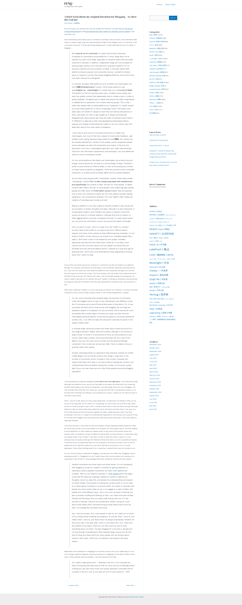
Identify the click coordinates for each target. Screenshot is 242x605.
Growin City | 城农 (155, 52)
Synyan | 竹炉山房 (156, 290)
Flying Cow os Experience (158, 140)
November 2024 (155, 344)
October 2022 (154, 389)
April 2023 (153, 368)
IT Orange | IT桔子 (155, 58)
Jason (166, 238)
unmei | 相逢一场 (169, 299)
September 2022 (155, 392)
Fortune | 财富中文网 (156, 41)
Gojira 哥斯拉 (164, 229)
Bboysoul (160, 218)
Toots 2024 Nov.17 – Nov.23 (159, 145)
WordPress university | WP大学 (161, 305)
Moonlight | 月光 (159, 262)
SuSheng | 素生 (166, 287)
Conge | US (171, 225)
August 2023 (154, 355)
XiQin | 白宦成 (155, 309)
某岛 (150, 322)
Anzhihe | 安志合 (155, 211)
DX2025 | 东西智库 (155, 38)
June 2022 (153, 402)
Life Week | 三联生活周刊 (158, 65)
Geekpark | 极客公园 (156, 48)
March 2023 (153, 372)
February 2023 (154, 375)
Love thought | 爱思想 (157, 72)
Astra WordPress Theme (135, 597)
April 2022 (153, 409)
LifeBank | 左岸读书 (156, 69)
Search (173, 18)
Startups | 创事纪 (155, 99)
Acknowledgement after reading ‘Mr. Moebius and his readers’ (107, 31)
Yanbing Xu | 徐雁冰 (155, 316)
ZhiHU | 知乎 (153, 110)
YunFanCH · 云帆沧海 (168, 316)
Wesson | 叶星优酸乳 (154, 302)
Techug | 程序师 (158, 294)
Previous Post (73, 585)
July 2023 (152, 358)
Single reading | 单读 (156, 86)
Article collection (171, 215)
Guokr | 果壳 (153, 55)
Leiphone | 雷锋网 (155, 62)
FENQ (68, 3)
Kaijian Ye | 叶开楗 (157, 244)
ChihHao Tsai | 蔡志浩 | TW (157, 225)
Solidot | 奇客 (154, 93)
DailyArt (153, 229)
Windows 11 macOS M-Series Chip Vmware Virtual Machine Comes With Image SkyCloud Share (162, 154)
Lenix (169, 254)
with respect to (115, 474)
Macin (164, 259)
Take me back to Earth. (157, 135)
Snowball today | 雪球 (157, 89)
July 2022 (152, 399)
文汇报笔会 (153, 113)
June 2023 (153, 361)
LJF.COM (159, 259)
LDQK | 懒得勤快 (157, 255)
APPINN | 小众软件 (157, 215)
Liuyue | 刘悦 (152, 259)
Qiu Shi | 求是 (154, 79)
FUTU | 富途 (153, 45)
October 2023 (154, 348)
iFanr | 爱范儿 (153, 238)
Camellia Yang (153, 222)
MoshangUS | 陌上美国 (157, 267)
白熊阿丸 (77, 23)
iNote (161, 238)
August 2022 (154, 396)
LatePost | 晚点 (159, 249)
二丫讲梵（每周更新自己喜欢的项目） (163, 319)
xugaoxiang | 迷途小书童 (160, 313)
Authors (159, 4)
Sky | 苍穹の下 (155, 287)
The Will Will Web (156, 299)
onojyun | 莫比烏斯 (158, 275)
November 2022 (155, 385)
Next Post (130, 585)
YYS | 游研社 (153, 106)
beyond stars (168, 218)
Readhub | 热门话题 (156, 82)
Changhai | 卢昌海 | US (163, 222)
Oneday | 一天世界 (158, 270)
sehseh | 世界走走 (157, 283)
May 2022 (152, 406)
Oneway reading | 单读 (157, 76)
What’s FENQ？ (170, 4)
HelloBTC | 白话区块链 (161, 233)
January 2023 (154, 378)
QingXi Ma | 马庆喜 (158, 279)
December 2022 (155, 382)
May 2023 (152, 365)
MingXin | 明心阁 (171, 259)
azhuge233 (152, 218)
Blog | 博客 (153, 35)
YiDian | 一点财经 (155, 103)
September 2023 (155, 351)
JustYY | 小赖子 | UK (155, 241)
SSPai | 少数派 (154, 96)
